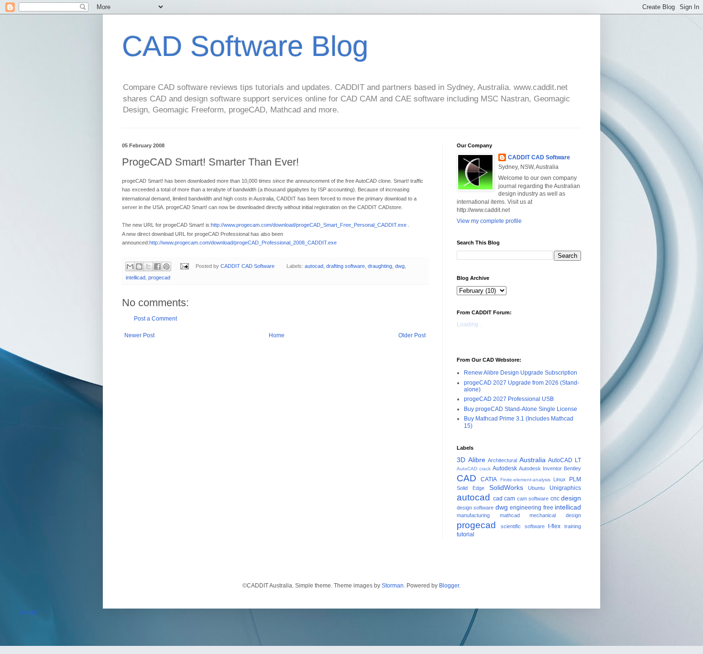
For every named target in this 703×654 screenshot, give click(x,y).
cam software (533, 498)
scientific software (523, 526)
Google (28, 612)
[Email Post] (184, 266)
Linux (559, 479)
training (572, 526)
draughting (380, 266)
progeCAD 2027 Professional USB (509, 399)
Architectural (502, 460)
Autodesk (505, 468)
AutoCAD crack (474, 468)
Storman (393, 585)
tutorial (465, 534)
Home (277, 335)
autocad (314, 266)
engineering (525, 507)
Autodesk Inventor (540, 468)
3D (461, 460)
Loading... (470, 324)
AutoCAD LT (564, 460)
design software (475, 507)
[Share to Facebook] (157, 266)
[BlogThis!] (139, 266)
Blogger (449, 585)
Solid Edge (470, 488)
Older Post (412, 335)
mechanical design (555, 515)
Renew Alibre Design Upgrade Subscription (520, 372)
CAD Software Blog (245, 46)
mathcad (510, 515)
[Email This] (130, 266)
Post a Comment (155, 318)
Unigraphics (565, 488)
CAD (466, 478)
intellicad (135, 277)
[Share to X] (148, 266)
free (548, 507)
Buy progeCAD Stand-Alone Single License (520, 409)
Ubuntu (536, 488)
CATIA (489, 479)
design (571, 498)
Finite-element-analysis (525, 479)
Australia (532, 460)
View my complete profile (489, 221)
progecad (159, 277)
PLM (575, 479)
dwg (400, 266)
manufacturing (473, 515)
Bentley (572, 468)
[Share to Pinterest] (166, 266)
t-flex (554, 526)
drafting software (345, 266)
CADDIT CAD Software (539, 157)
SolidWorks (506, 487)
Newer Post (139, 335)
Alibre (476, 460)
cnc (555, 498)
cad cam (504, 498)
